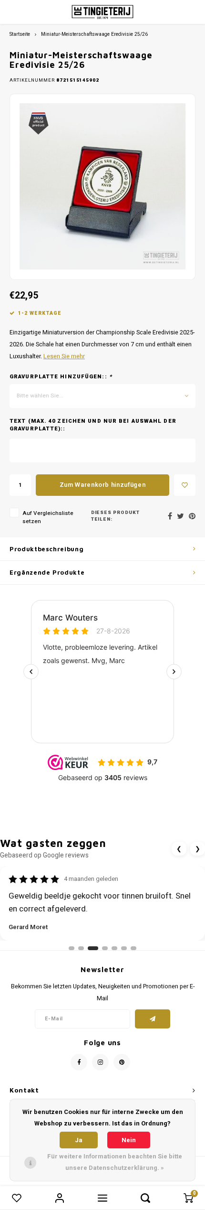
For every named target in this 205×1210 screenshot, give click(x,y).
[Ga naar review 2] (81, 948)
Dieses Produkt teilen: (115, 516)
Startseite (20, 34)
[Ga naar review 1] (71, 948)
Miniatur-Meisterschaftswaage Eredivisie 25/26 (94, 34)
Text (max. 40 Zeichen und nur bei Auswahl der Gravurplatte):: (93, 425)
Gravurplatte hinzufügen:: (61, 377)
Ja (78, 1140)
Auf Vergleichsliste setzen (47, 517)
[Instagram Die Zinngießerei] (100, 1062)
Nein (129, 1140)
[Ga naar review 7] (133, 948)
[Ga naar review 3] (93, 948)
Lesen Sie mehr (64, 356)
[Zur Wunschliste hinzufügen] (184, 485)
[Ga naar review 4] (105, 948)
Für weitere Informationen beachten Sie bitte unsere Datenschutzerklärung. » (114, 1162)
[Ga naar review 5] (114, 948)
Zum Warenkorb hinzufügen (103, 484)
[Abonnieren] (153, 1018)
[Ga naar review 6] (124, 948)
